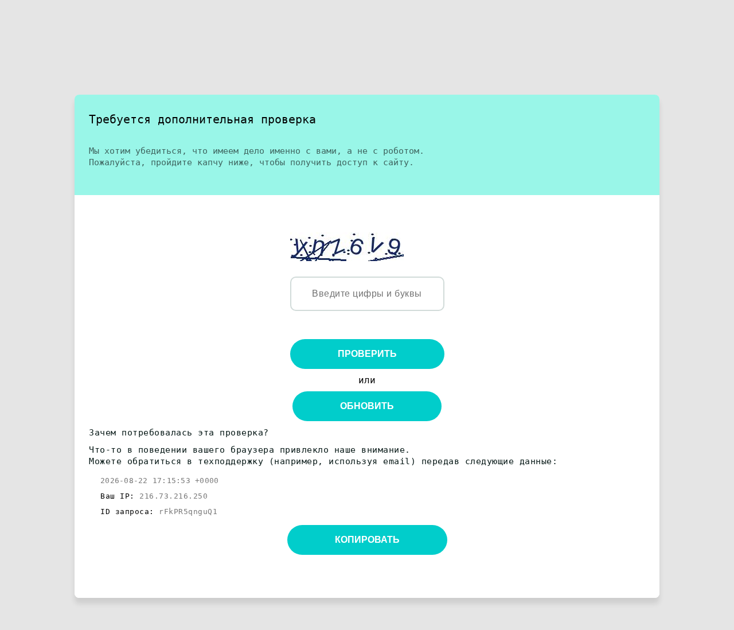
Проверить (367, 354)
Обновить (367, 406)
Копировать (367, 540)
